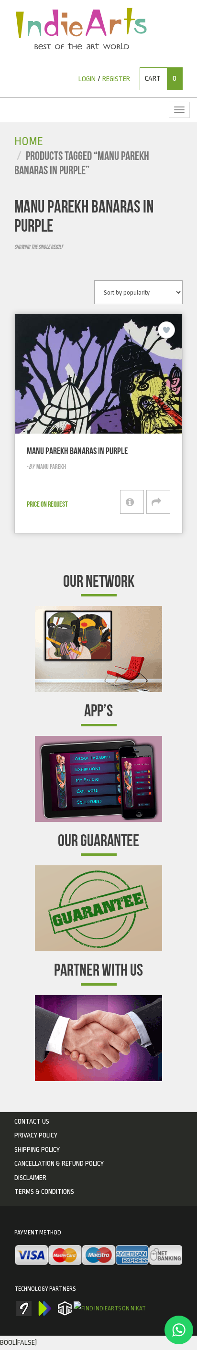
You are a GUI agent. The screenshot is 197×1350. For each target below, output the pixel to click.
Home (28, 141)
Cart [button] (160, 78)
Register (116, 79)
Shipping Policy (37, 1149)
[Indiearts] (81, 28)
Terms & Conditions (44, 1191)
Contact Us (31, 1121)
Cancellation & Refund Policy (59, 1163)
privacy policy (35, 1135)
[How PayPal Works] (98, 1255)
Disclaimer (30, 1177)
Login (87, 79)
